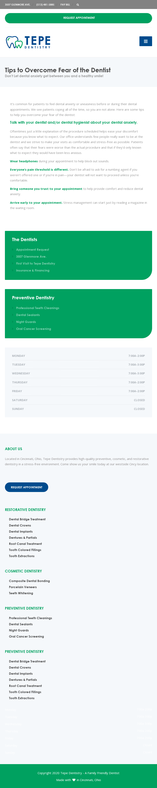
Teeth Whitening (21, 593)
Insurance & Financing (32, 270)
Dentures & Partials (23, 537)
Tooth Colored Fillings (25, 550)
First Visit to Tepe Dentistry (35, 263)
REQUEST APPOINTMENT (79, 17)
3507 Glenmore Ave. (31, 256)
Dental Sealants (28, 315)
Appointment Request (32, 249)
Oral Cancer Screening (33, 329)
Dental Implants (21, 531)
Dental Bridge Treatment (27, 519)
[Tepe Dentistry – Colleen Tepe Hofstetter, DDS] (28, 42)
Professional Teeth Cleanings (37, 308)
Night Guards (26, 322)
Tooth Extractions (22, 556)
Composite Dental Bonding (29, 581)
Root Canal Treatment (25, 543)
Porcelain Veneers (23, 587)
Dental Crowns (20, 525)
